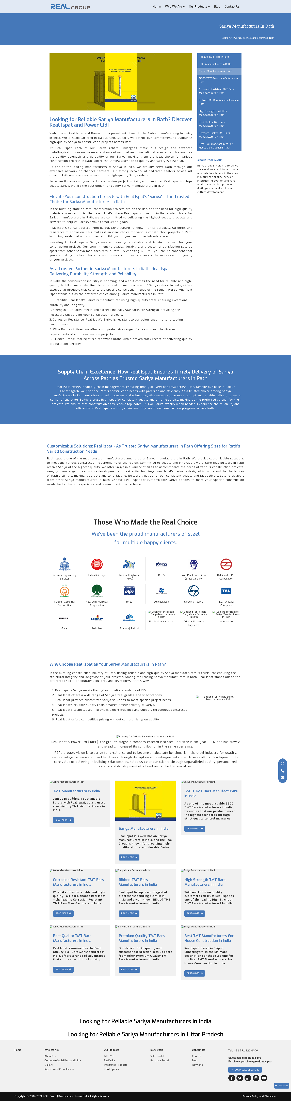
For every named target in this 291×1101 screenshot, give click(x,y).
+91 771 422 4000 (246, 1050)
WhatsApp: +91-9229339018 (65, 996)
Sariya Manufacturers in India (144, 828)
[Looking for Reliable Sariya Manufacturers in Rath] (90, 6)
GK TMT (109, 1055)
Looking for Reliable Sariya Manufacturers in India (145, 1021)
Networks (235, 37)
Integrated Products (115, 1064)
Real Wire (109, 1060)
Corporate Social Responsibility (62, 1060)
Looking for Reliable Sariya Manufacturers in (145, 1034)
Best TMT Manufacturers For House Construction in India (209, 938)
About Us (50, 1055)
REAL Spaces (111, 1069)
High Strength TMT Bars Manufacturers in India (204, 882)
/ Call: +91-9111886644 (94, 996)
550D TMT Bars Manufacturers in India (211, 793)
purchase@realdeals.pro (256, 1061)
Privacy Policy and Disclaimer (260, 1096)
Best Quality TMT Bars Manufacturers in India (72, 938)
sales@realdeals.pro (248, 1057)
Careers (196, 1055)
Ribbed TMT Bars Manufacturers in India (138, 882)
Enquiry (282, 1085)
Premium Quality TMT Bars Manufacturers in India (142, 938)
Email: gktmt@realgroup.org (65, 1001)
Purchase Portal (159, 1060)
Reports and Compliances (59, 1069)
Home (157, 7)
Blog (217, 7)
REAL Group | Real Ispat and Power (62, 1096)
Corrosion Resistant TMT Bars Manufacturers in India (78, 882)
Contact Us (232, 7)
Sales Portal (157, 1055)
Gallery (48, 1064)
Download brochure (246, 1069)
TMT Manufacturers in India (76, 791)
